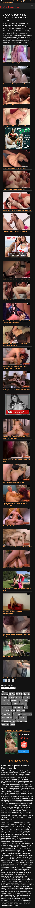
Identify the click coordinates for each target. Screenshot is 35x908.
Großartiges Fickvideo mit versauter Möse (15, 300)
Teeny (12, 724)
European (14, 700)
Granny (15, 703)
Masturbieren (18, 707)
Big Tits (27, 693)
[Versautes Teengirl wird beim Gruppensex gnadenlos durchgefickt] (17, 333)
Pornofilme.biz (9, 7)
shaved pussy (22, 721)
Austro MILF (12, 1)
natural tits (5, 710)
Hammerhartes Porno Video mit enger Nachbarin (17, 210)
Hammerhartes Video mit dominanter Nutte (15, 84)
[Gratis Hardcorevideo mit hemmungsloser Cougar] (17, 269)
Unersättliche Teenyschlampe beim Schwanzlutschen (13, 612)
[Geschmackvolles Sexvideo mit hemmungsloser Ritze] (17, 578)
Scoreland (23, 717)
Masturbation (7, 707)
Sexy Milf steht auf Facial (10, 526)
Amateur (5, 694)
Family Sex (23, 700)
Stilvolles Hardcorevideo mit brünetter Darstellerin (17, 547)
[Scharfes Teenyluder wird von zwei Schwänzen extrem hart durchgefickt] (17, 426)
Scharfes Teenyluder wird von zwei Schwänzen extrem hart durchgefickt (16, 437)
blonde (4, 697)
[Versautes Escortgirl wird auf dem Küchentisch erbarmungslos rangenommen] (17, 310)
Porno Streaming (7, 2)
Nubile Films (20, 710)
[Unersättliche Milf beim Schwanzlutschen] (17, 94)
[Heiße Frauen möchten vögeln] (17, 53)
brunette (19, 697)
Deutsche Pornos (29, 1)
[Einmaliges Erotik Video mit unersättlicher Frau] (17, 115)
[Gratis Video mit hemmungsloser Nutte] (17, 179)
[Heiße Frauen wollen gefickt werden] (17, 472)
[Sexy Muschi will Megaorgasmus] (17, 557)
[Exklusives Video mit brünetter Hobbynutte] (17, 221)
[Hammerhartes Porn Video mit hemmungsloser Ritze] (17, 449)
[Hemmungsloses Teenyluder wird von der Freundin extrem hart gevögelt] (17, 356)
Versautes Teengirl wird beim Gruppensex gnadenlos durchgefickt (15, 344)
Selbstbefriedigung (8, 721)
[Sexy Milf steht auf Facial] (17, 515)
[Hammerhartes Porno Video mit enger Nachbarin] (17, 200)
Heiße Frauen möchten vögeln (11, 63)
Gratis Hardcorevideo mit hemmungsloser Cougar (17, 279)
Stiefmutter (5, 724)
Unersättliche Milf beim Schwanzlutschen (15, 105)
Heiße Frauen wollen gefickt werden (13, 482)
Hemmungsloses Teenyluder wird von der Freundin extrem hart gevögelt (15, 367)
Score (16, 717)
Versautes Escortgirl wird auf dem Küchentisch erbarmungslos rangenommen (16, 321)
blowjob (11, 697)
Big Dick (19, 694)
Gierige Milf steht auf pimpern (11, 678)
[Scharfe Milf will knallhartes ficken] (17, 646)
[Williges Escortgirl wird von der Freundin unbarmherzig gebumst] (17, 493)
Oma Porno (7, 714)
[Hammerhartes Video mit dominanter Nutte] (17, 73)
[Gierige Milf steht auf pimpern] (17, 667)
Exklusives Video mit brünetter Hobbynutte (15, 231)
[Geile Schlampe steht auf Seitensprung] (17, 158)
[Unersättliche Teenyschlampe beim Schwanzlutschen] (17, 601)
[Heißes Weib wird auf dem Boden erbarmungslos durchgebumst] (17, 624)
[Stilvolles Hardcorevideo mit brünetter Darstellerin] (17, 536)
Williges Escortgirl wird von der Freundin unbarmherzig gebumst (15, 504)
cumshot (26, 697)
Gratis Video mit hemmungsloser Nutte (14, 189)
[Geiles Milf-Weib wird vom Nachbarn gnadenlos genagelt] (17, 379)
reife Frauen (7, 717)
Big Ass (12, 694)
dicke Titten (6, 700)
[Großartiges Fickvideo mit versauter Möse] (17, 290)
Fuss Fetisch (6, 704)
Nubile (13, 710)
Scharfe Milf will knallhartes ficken (13, 657)
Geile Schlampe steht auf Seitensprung (14, 168)
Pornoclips (20, 1)
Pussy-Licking (27, 714)
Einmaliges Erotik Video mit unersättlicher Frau (16, 126)
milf (25, 707)
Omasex (16, 713)
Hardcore (23, 703)
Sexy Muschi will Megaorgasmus (12, 568)
